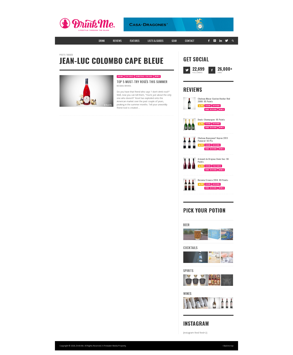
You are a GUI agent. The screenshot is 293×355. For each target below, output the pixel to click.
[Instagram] (215, 41)
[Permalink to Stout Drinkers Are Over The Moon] (214, 234)
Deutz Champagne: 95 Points (211, 119)
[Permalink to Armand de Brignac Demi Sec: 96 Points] (189, 163)
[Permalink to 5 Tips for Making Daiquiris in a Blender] (227, 257)
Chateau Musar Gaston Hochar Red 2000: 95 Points (214, 100)
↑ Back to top (227, 345)
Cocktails (190, 247)
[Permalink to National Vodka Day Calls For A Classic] (214, 257)
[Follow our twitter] (186, 70)
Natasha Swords (124, 86)
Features (129, 76)
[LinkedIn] (220, 41)
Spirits (188, 270)
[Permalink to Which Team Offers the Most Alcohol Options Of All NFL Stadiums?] (227, 234)
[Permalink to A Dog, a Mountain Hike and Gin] (227, 280)
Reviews (216, 105)
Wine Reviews (211, 109)
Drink (120, 76)
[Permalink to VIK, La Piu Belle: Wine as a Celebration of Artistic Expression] (227, 303)
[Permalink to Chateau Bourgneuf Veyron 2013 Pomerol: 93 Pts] (189, 142)
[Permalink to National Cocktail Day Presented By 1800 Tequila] (195, 257)
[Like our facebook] (211, 70)
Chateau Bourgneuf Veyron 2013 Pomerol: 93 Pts (213, 139)
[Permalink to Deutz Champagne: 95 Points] (189, 124)
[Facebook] (209, 41)
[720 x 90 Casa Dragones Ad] (178, 24)
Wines (157, 76)
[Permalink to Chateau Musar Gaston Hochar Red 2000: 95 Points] (189, 103)
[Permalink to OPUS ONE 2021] (195, 303)
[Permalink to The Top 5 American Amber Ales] (195, 234)
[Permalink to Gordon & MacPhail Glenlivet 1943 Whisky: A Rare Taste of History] (195, 280)
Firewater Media (111, 345)
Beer (186, 224)
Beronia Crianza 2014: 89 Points (213, 180)
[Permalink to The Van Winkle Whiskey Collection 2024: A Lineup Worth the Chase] (214, 280)
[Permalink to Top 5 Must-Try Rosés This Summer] (86, 90)
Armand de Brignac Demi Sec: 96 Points (213, 160)
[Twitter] (226, 41)
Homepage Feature (144, 76)
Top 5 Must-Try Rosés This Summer (142, 81)
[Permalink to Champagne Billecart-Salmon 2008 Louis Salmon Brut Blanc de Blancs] (214, 303)
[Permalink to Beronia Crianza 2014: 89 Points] (189, 184)
